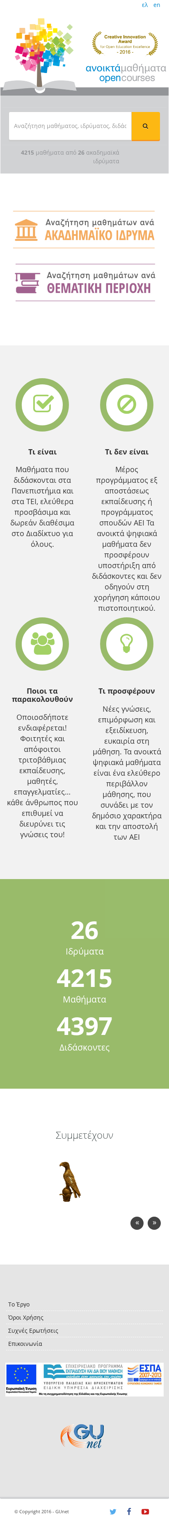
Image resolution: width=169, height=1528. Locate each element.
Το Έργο (19, 1304)
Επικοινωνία (25, 1344)
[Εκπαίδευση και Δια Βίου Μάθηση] (84, 1380)
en (156, 5)
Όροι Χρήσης (25, 1317)
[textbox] (70, 126)
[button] (145, 126)
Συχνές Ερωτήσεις (33, 1330)
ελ (145, 5)
